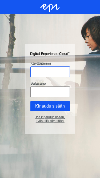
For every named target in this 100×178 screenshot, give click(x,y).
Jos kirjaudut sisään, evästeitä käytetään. (50, 119)
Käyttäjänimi (40, 63)
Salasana (38, 83)
